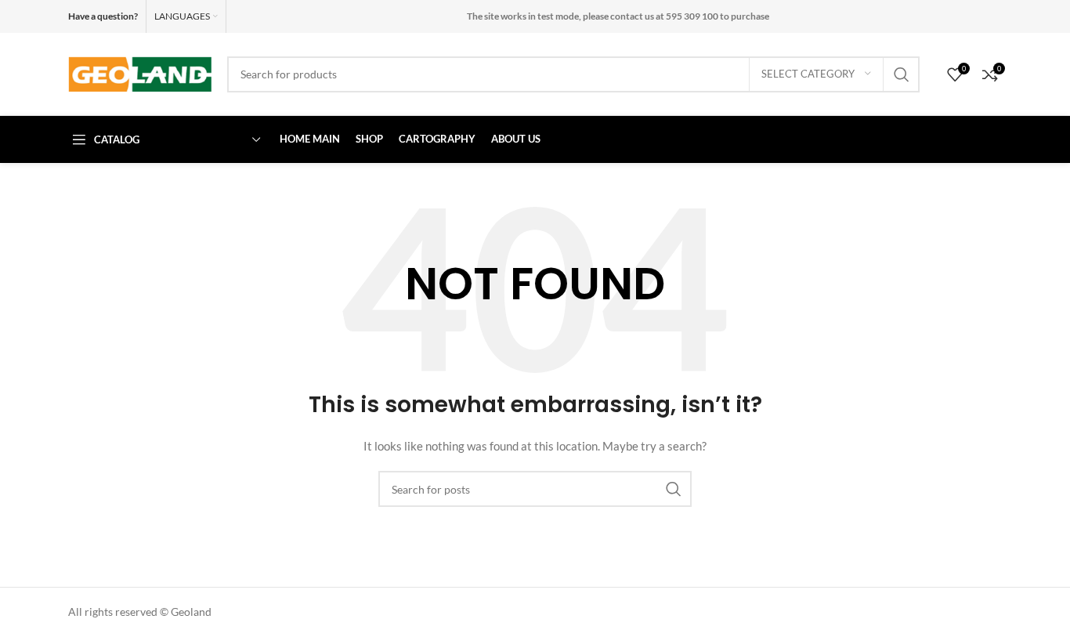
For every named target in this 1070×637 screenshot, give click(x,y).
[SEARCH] (902, 74)
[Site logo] (139, 72)
